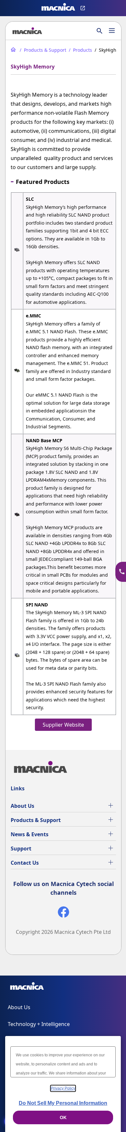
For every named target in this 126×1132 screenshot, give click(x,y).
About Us (22, 805)
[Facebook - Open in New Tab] (63, 913)
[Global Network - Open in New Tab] (83, 8)
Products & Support (36, 820)
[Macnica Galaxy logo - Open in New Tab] (27, 987)
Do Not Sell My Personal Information (63, 1103)
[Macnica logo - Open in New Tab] (58, 8)
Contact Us (25, 862)
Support (21, 848)
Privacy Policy (63, 1088)
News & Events (29, 834)
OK (63, 1117)
